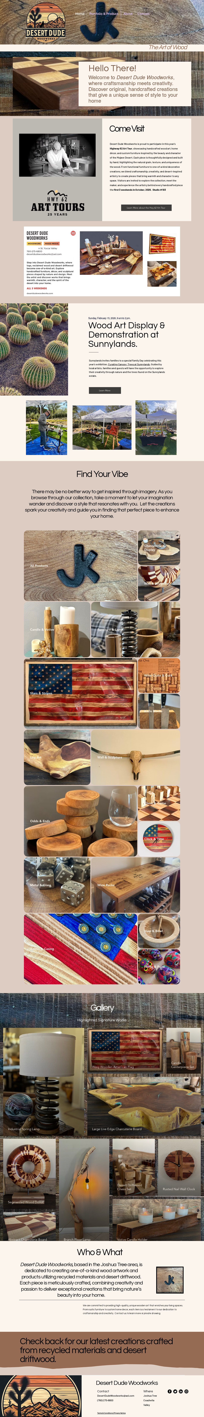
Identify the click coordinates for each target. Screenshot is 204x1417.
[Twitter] (175, 1391)
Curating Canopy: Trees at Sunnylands (129, 364)
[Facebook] (170, 1391)
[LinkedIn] (181, 1391)
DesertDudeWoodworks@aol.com (115, 1395)
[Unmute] (29, 172)
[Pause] (23, 172)
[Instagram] (186, 1391)
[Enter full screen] (91, 172)
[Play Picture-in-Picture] (86, 172)
